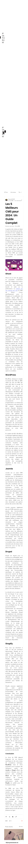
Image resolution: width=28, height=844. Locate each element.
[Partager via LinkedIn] (12, 816)
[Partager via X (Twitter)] (9, 816)
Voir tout (21, 826)
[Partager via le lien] (16, 816)
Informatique (13, 192)
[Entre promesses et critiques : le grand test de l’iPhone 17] (14, 834)
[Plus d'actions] (22, 200)
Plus (19, 192)
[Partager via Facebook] (6, 816)
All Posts (6, 192)
